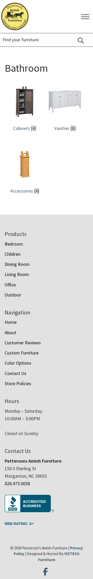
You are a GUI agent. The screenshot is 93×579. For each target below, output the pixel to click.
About (10, 332)
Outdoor (13, 295)
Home (11, 322)
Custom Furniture (21, 353)
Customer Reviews (23, 343)
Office (10, 285)
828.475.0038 (17, 483)
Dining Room (17, 264)
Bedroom (14, 244)
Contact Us (15, 373)
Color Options (18, 363)
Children (12, 254)
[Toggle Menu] (85, 16)
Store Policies (18, 383)
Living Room (17, 274)
